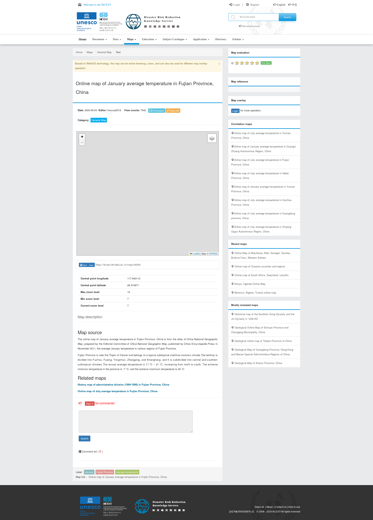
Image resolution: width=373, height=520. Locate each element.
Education (148, 39)
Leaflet (196, 253)
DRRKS (213, 253)
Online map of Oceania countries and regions (259, 266)
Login (237, 4)
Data (116, 39)
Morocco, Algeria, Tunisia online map (255, 292)
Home (82, 39)
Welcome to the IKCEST (97, 4)
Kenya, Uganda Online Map (249, 284)
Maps (130, 39)
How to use (294, 507)
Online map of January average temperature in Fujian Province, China (128, 477)
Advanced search (251, 26)
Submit (84, 438)
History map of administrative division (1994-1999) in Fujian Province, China (123, 384)
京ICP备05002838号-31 (241, 511)
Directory (220, 39)
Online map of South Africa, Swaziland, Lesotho (261, 275)
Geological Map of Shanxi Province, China (258, 363)
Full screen (158, 110)
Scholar (237, 39)
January (89, 472)
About (269, 507)
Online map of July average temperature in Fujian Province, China (117, 391)
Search (287, 17)
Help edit (174, 110)
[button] (82, 137)
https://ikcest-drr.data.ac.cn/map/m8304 (118, 264)
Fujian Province (105, 472)
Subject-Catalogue (174, 39)
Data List (259, 507)
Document (98, 39)
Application (200, 39)
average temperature (127, 472)
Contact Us (281, 507)
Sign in (89, 403)
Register (254, 4)
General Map (104, 52)
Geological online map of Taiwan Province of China (263, 341)
